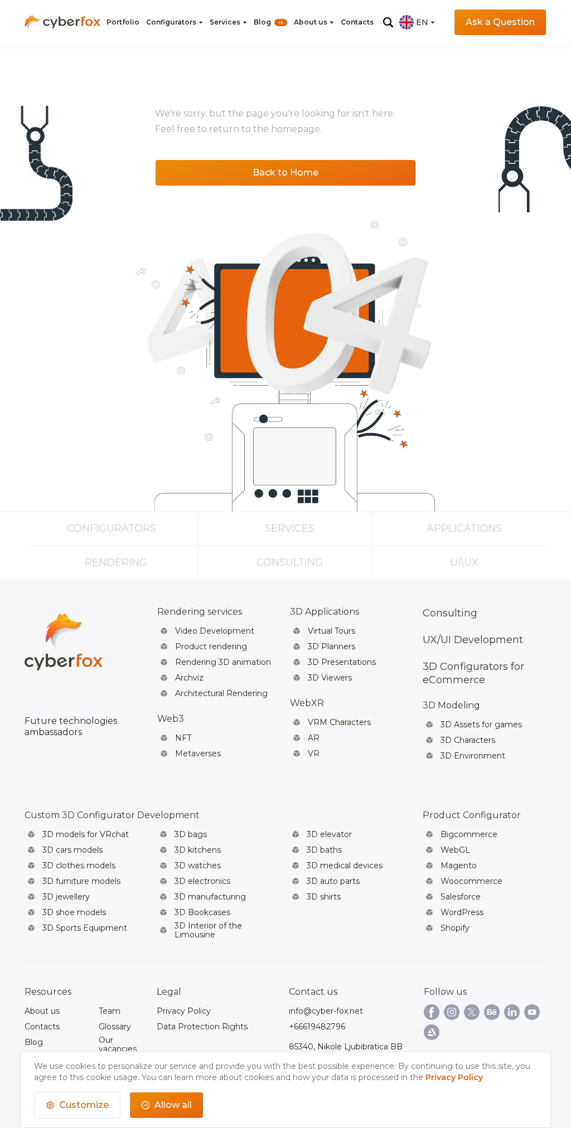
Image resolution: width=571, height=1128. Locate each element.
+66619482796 (317, 1026)
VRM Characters (339, 722)
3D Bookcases (202, 912)
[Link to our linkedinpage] (512, 1012)
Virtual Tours (331, 630)
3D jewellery (66, 896)
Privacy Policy (184, 1011)
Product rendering (211, 646)
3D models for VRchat (85, 834)
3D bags (191, 834)
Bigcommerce (469, 834)
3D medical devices (345, 865)
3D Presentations (342, 662)
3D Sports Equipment (84, 927)
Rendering (116, 562)
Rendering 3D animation (223, 662)
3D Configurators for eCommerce (473, 673)
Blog (268, 22)
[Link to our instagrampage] (451, 1012)
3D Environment (473, 755)
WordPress (462, 912)
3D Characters (468, 740)
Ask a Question (500, 22)
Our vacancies (118, 1044)
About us (310, 22)
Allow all (173, 1105)
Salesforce (461, 896)
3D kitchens (198, 849)
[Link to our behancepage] (492, 1012)
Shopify (455, 927)
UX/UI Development (473, 640)
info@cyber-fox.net (326, 1011)
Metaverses (198, 753)
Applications (464, 528)
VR (314, 753)
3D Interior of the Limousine (208, 930)
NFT (183, 737)
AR (314, 737)
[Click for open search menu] (388, 22)
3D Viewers (330, 677)
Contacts (357, 22)
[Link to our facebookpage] (431, 1012)
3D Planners (331, 646)
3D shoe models (74, 912)
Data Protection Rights (202, 1026)
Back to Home (285, 172)
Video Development (214, 630)
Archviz (189, 677)
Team (109, 1011)
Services (225, 22)
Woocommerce (471, 881)
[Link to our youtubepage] (532, 1012)
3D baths (324, 849)
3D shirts (324, 896)
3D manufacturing (210, 896)
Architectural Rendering (221, 693)
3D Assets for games (481, 724)
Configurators (171, 22)
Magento (459, 865)
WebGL (455, 849)
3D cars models (72, 849)
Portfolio (123, 22)
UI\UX (464, 562)
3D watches (198, 865)
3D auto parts (333, 881)
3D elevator (329, 834)
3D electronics (202, 881)
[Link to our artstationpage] (431, 1032)
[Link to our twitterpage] (472, 1012)
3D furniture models (81, 881)
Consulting (290, 562)
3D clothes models (78, 865)
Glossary (115, 1026)
